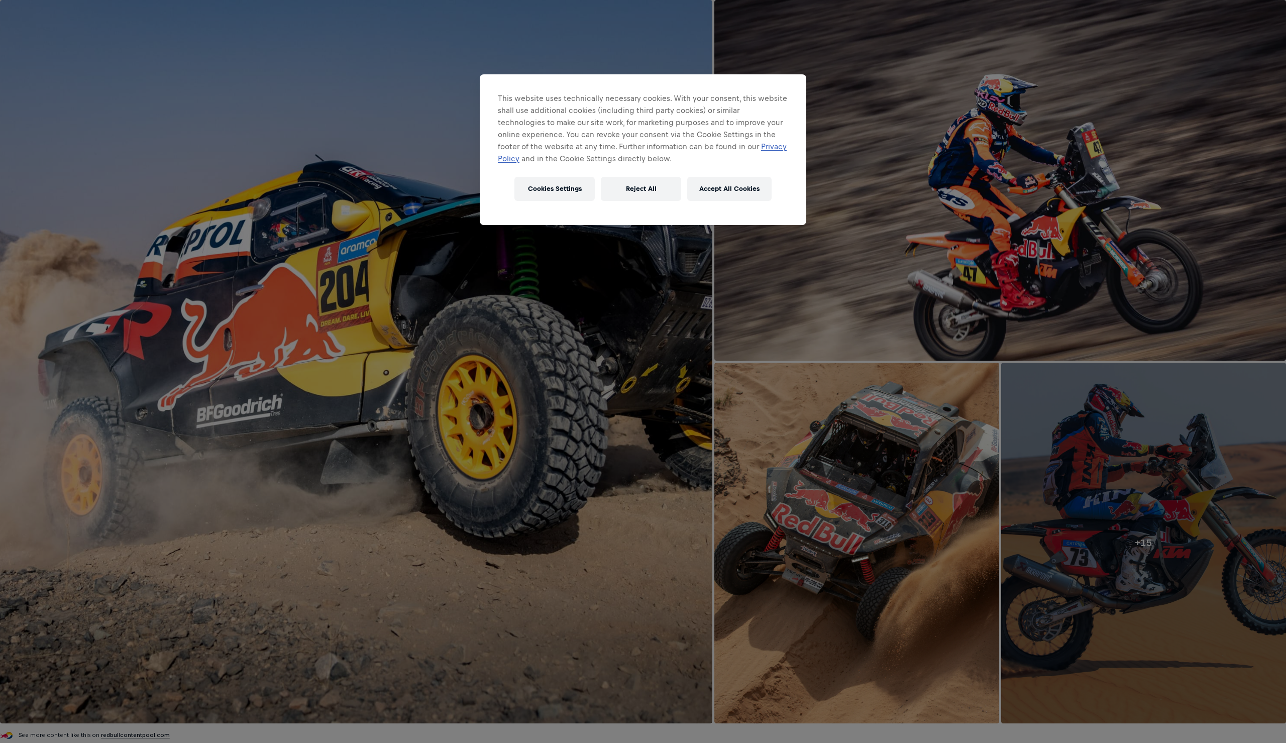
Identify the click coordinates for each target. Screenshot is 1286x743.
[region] (643, 149)
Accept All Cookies (729, 188)
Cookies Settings (555, 188)
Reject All (641, 188)
